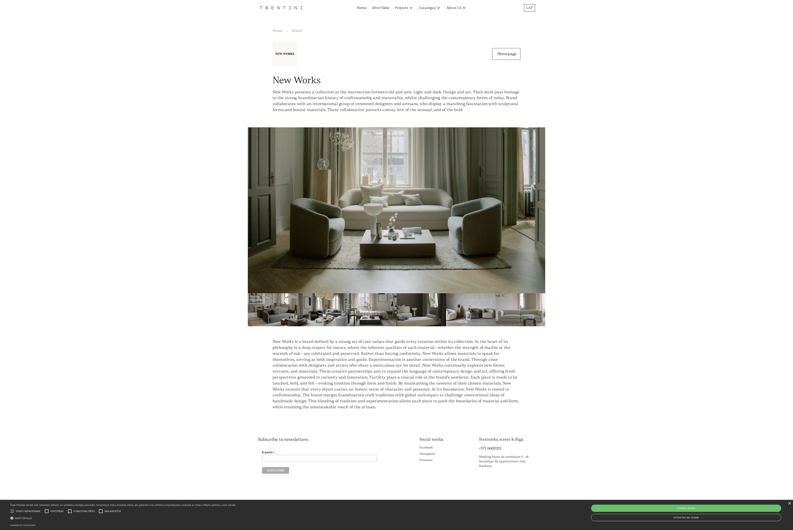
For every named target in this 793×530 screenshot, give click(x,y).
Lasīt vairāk (229, 505)
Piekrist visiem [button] (686, 508)
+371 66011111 (490, 448)
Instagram (427, 453)
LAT (529, 8)
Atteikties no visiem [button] (686, 517)
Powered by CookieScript (23, 525)
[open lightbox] (396, 210)
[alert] (396, 515)
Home (362, 8)
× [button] (789, 503)
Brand (297, 31)
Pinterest (426, 460)
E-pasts (268, 452)
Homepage (507, 54)
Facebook (426, 447)
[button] (404, 7)
